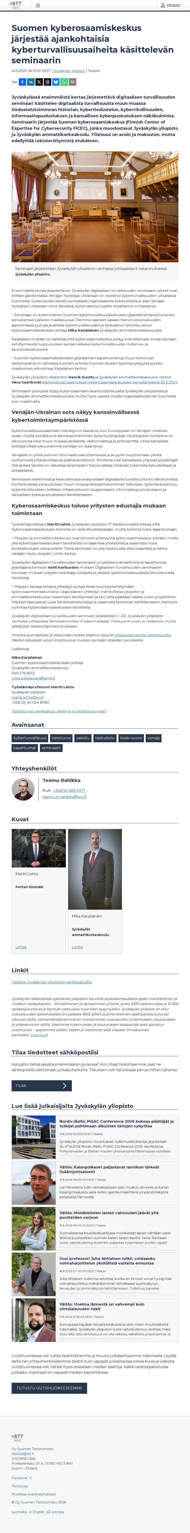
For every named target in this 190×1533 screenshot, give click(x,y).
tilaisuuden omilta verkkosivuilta (143, 635)
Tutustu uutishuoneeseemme (49, 1388)
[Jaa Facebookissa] (22, 82)
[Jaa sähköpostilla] (72, 82)
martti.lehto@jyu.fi (28, 697)
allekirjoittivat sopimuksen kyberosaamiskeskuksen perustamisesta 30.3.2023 (109, 382)
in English (36, 1512)
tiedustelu (105, 738)
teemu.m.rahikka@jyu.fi (64, 797)
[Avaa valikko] (38, 5)
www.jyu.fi (39, 1035)
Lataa (21, 947)
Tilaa (20, 1085)
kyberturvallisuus (29, 738)
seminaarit (51, 748)
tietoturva (61, 738)
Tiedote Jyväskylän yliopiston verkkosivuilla (52, 982)
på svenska (55, 1512)
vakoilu (83, 738)
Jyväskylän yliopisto (69, 71)
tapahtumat (24, 748)
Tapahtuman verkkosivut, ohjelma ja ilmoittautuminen (59, 711)
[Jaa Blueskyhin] (56, 82)
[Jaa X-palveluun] (39, 82)
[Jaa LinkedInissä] (31, 82)
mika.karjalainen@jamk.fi (33, 678)
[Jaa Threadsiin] (47, 82)
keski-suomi (131, 738)
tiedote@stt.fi (23, 1454)
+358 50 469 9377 (69, 791)
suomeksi (19, 1512)
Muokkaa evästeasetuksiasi (34, 1494)
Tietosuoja (20, 1486)
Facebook (20, 1478)
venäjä (154, 738)
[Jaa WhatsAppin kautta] (64, 82)
